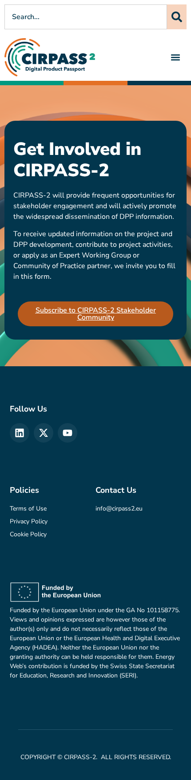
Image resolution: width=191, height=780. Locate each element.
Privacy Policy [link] (29, 521)
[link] (50, 57)
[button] (175, 57)
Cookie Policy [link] (28, 534)
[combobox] (85, 16)
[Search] (177, 16)
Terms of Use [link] (28, 508)
